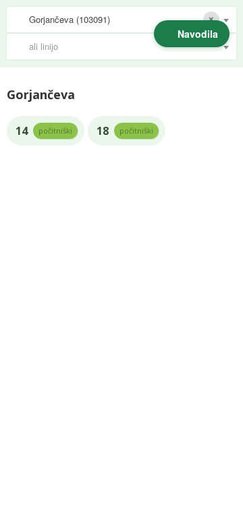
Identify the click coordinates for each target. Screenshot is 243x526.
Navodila (198, 33)
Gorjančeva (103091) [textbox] (69, 19)
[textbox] (128, 46)
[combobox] (121, 19)
